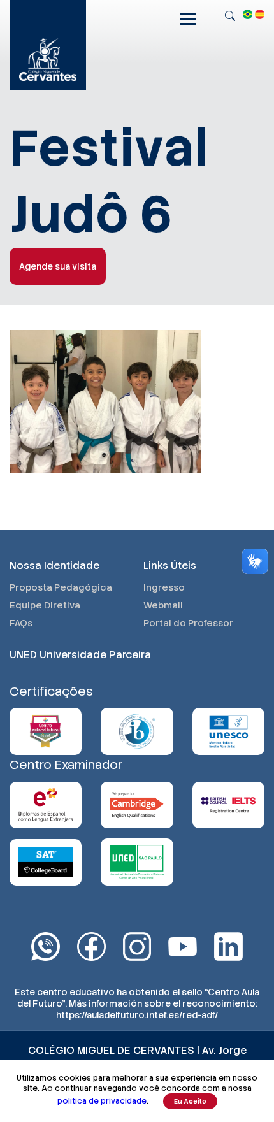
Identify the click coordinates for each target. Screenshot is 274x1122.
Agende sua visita (57, 266)
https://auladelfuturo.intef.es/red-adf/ (137, 1015)
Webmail (163, 605)
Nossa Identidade (54, 565)
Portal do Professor (188, 623)
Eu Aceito (190, 1101)
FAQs (21, 623)
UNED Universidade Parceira (80, 654)
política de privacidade (102, 1101)
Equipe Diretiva (45, 605)
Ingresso (164, 587)
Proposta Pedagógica (61, 587)
